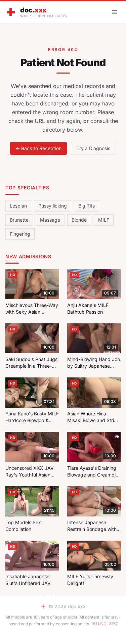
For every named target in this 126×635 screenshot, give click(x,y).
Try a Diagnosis (93, 148)
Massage (50, 220)
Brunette (19, 220)
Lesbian (18, 206)
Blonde (79, 220)
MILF (103, 220)
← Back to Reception (38, 148)
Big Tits (86, 206)
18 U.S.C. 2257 (104, 623)
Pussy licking (52, 206)
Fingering (20, 234)
